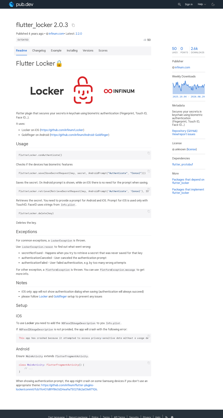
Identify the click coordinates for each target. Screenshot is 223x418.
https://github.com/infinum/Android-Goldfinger (79, 135)
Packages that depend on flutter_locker (188, 181)
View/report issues (183, 134)
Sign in (189, 4)
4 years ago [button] (36, 33)
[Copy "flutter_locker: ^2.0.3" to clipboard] (73, 25)
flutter (176, 164)
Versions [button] (88, 50)
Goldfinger (60, 296)
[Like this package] (145, 39)
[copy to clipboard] (149, 153)
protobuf (187, 164)
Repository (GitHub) (184, 131)
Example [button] (56, 50)
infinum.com (56, 33)
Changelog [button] (39, 50)
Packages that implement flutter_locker (188, 191)
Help (200, 4)
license (191, 149)
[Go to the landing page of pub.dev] (21, 4)
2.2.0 (79, 33)
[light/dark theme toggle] (213, 4)
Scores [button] (103, 50)
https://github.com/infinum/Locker (62, 130)
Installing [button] (72, 50)
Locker (43, 296)
